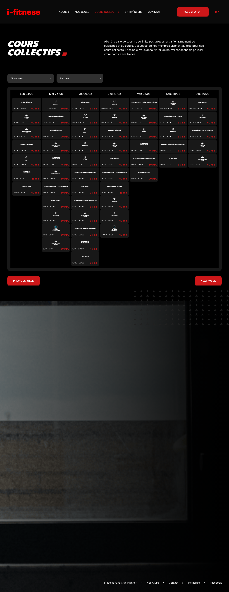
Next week (208, 280)
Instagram (194, 582)
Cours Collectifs (107, 11)
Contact (154, 11)
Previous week (23, 280)
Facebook (216, 582)
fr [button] (215, 11)
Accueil (64, 11)
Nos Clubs (82, 11)
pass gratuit (193, 11)
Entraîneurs (133, 11)
